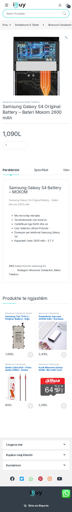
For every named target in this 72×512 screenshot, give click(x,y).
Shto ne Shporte (38, 505)
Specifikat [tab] (41, 170)
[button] (66, 37)
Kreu (5, 24)
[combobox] (31, 13)
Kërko (64, 13)
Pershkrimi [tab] (11, 170)
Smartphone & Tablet (27, 24)
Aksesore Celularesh (13, 102)
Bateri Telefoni (32, 102)
